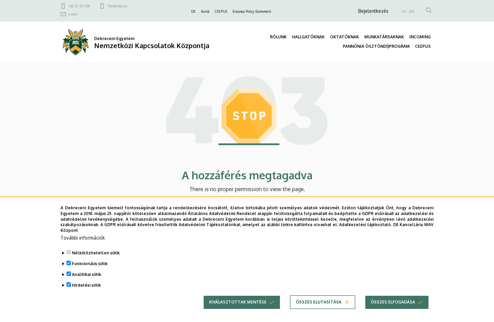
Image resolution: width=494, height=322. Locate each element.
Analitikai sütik (86, 274)
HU (404, 11)
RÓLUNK (278, 36)
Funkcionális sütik (90, 263)
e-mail (73, 14)
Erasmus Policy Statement (252, 11)
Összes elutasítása (318, 302)
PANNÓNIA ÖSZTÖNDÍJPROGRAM (376, 46)
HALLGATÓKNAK (308, 36)
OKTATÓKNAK (344, 36)
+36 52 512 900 (79, 6)
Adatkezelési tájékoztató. (365, 224)
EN (411, 11)
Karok (205, 11)
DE (193, 11)
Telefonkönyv (118, 6)
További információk (82, 238)
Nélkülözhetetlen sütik (96, 252)
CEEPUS (221, 11)
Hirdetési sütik (86, 285)
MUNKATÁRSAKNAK (384, 36)
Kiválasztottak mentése (237, 302)
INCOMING (420, 36)
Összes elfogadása (393, 302)
